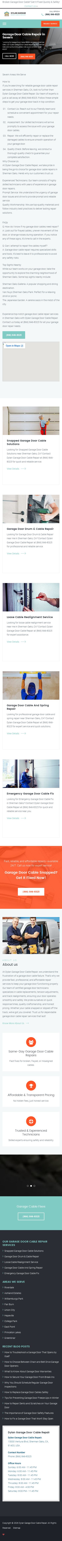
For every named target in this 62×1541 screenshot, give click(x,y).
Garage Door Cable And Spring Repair (23, 1267)
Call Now (9, 56)
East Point (9, 1326)
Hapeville (9, 1315)
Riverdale (9, 1287)
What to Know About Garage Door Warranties (27, 1371)
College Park (10, 1321)
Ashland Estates (12, 1293)
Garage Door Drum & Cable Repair (21, 1256)
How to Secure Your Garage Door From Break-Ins (29, 1377)
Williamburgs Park (13, 1298)
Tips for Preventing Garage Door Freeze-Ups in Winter (31, 1397)
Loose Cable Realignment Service (21, 1262)
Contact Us (30, 6)
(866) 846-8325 (52, 14)
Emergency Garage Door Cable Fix (21, 1273)
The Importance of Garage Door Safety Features (29, 1412)
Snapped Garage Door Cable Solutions (23, 1250)
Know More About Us (13, 1023)
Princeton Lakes (12, 1332)
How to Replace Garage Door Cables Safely (26, 1392)
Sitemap (16, 1527)
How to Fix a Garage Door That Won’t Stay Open (28, 1418)
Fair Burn (9, 1304)
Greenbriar (9, 1337)
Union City (9, 1309)
